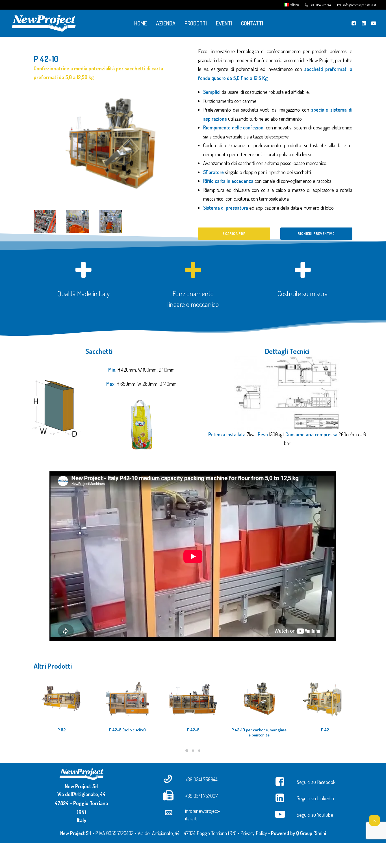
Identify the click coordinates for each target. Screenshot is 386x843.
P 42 (325, 730)
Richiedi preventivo (316, 233)
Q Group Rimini (311, 833)
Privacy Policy (253, 833)
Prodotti (196, 23)
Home (140, 23)
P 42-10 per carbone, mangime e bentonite (259, 732)
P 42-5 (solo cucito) (127, 730)
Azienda (165, 23)
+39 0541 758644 (321, 5)
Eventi (224, 23)
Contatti (252, 23)
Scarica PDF (234, 233)
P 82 (61, 730)
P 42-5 (193, 730)
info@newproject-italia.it (359, 5)
